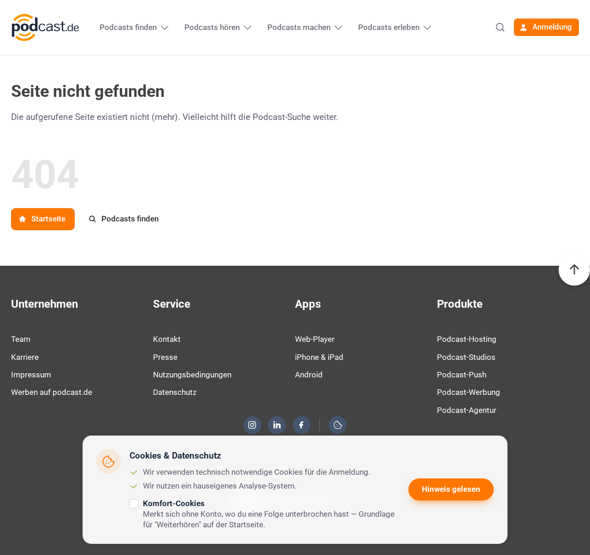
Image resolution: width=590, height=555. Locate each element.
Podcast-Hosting (466, 339)
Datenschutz (174, 392)
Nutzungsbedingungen (192, 374)
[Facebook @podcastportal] (301, 425)
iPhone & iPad (319, 357)
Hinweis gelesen (451, 489)
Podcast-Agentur (466, 410)
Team (20, 339)
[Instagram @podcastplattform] (252, 425)
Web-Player (315, 339)
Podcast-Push (461, 374)
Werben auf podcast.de (51, 392)
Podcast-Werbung (468, 392)
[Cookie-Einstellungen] (337, 425)
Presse (165, 357)
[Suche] (500, 27)
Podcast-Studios (466, 357)
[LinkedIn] (277, 425)
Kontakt (167, 339)
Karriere (25, 357)
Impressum (31, 374)
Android (309, 374)
